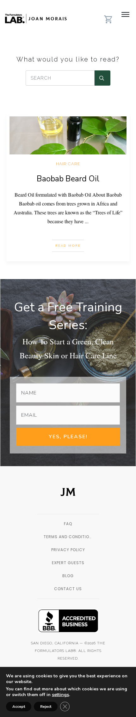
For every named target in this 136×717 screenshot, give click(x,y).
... (87, 221)
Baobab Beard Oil (68, 178)
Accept (18, 706)
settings (60, 695)
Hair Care (68, 163)
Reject (45, 706)
